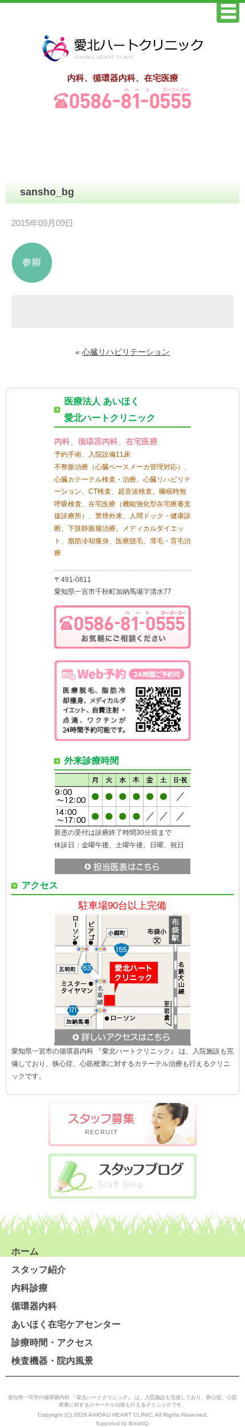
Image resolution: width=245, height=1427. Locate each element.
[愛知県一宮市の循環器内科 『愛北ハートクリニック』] (122, 62)
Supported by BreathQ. (123, 1423)
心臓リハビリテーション (126, 351)
